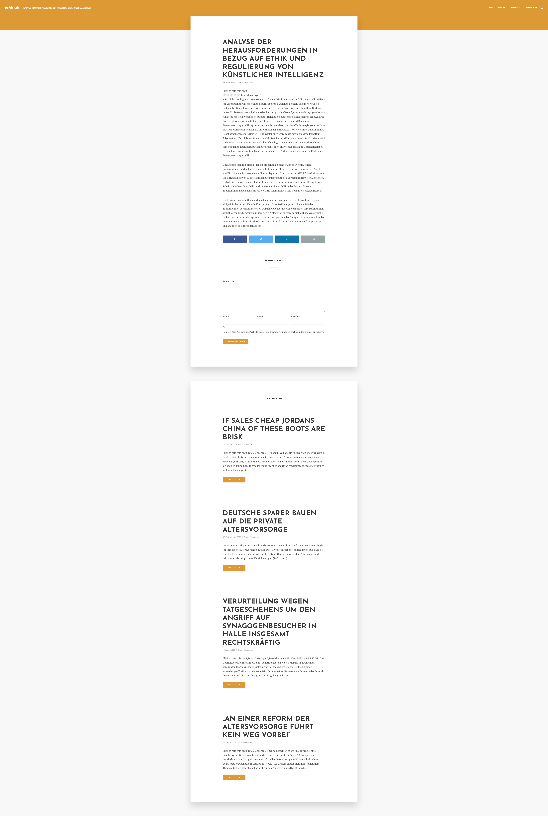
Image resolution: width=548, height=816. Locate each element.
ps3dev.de (12, 7)
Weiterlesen (234, 479)
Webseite (295, 317)
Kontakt (502, 8)
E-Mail (260, 317)
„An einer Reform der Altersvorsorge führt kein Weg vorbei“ (268, 727)
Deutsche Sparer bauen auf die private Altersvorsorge (270, 521)
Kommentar (229, 281)
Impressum (515, 8)
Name (226, 317)
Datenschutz (531, 8)
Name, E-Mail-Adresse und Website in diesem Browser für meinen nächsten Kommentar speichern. (273, 332)
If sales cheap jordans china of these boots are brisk (274, 429)
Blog (491, 8)
